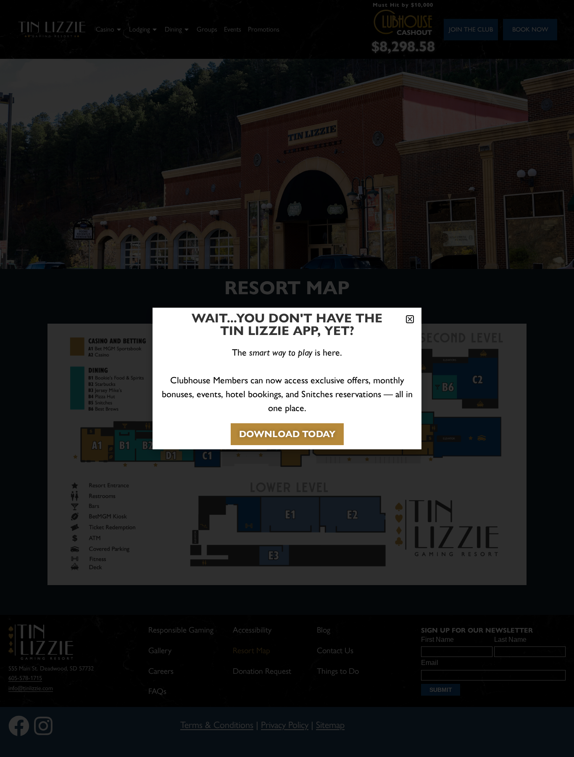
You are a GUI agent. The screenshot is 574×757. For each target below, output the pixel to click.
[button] (410, 319)
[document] (287, 378)
